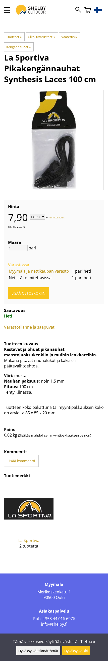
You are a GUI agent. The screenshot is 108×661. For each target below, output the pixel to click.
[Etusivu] (33, 14)
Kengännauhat (18, 47)
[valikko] (7, 10)
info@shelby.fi (54, 624)
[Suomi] (99, 10)
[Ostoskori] (87, 10)
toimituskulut (56, 217)
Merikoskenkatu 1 (54, 592)
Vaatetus (69, 37)
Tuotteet (14, 37)
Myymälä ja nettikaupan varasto (39, 271)
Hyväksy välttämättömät (38, 650)
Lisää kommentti (21, 460)
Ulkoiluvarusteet (41, 37)
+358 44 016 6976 (59, 618)
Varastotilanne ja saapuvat (29, 327)
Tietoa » (87, 641)
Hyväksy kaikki (76, 650)
